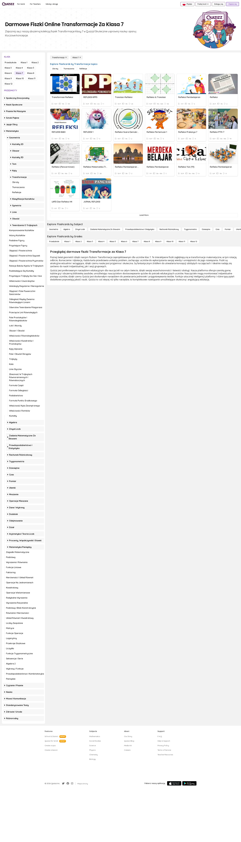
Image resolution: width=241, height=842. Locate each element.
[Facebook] (68, 783)
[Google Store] (189, 783)
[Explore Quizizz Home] (8, 4)
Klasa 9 (8, 78)
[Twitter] (63, 783)
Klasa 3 (8, 68)
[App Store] (174, 783)
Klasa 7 (19, 73)
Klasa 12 (8, 83)
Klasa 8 (30, 73)
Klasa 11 (31, 78)
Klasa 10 (20, 78)
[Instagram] (72, 783)
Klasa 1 (24, 62)
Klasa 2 (35, 62)
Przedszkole (10, 62)
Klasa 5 (30, 68)
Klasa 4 (19, 68)
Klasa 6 (8, 73)
